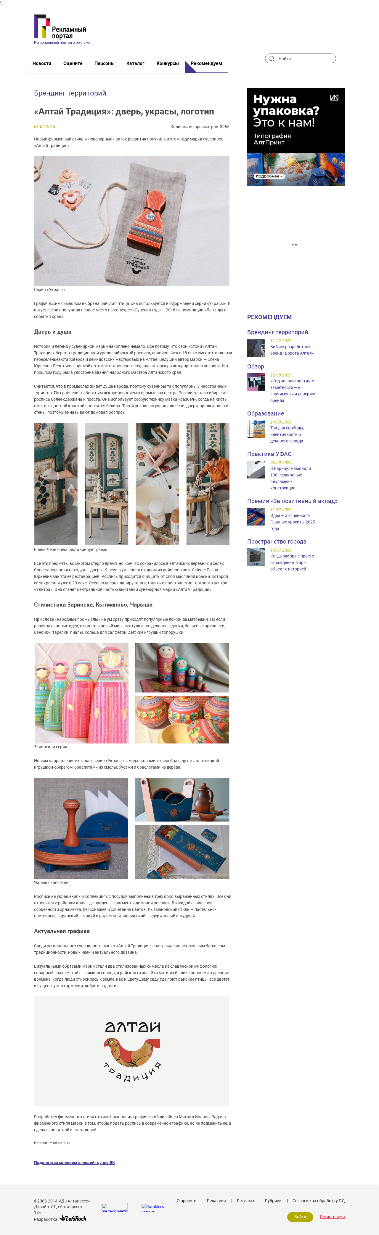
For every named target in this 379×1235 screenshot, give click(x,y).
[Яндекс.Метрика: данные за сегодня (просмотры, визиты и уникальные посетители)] (115, 1207)
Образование (265, 413)
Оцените (73, 63)
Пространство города (276, 541)
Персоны (104, 63)
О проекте (186, 1200)
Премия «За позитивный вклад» (292, 501)
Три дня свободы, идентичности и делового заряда (287, 434)
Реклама (245, 1200)
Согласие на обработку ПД (319, 1200)
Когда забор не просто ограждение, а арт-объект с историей (292, 562)
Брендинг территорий (277, 332)
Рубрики (273, 1200)
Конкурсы (168, 63)
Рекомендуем (206, 63)
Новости (42, 63)
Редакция (216, 1200)
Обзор (255, 366)
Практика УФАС (269, 454)
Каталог (135, 63)
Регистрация (332, 1216)
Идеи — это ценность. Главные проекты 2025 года (292, 522)
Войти (300, 1216)
